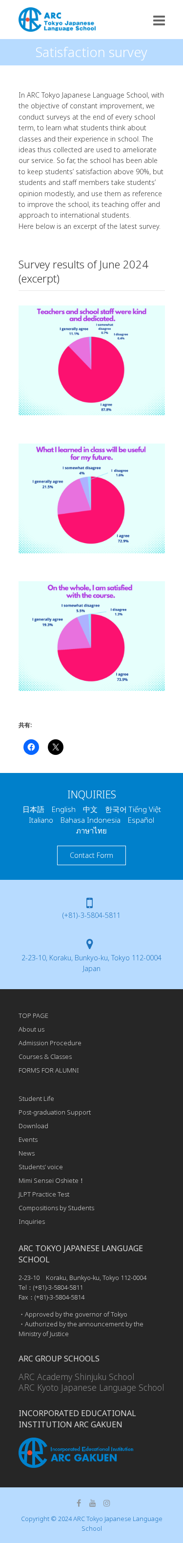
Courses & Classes (45, 1056)
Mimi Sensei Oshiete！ (52, 1180)
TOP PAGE (33, 1015)
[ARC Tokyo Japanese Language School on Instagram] (107, 1503)
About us (31, 1029)
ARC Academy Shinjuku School (76, 1376)
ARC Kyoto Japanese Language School (91, 1387)
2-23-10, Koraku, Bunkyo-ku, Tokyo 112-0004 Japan (91, 963)
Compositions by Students (56, 1207)
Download (33, 1125)
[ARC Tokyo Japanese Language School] (57, 19)
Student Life (36, 1098)
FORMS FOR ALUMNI (49, 1070)
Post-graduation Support (55, 1112)
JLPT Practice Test (44, 1194)
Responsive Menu (159, 20)
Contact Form (91, 855)
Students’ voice (41, 1166)
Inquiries (32, 1221)
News (27, 1153)
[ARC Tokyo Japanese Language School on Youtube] (93, 1503)
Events (28, 1139)
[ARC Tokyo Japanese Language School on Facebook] (78, 1503)
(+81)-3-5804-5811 (91, 915)
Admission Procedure (50, 1042)
